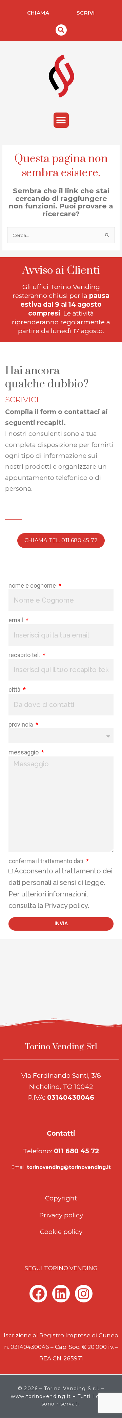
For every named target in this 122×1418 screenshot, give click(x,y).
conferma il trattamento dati (46, 861)
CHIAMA (38, 12)
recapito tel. (24, 655)
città (15, 689)
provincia (21, 724)
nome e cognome (32, 585)
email (16, 620)
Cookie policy (61, 1232)
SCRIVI (86, 12)
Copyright (61, 1198)
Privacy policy (61, 1215)
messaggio (24, 752)
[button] (61, 30)
